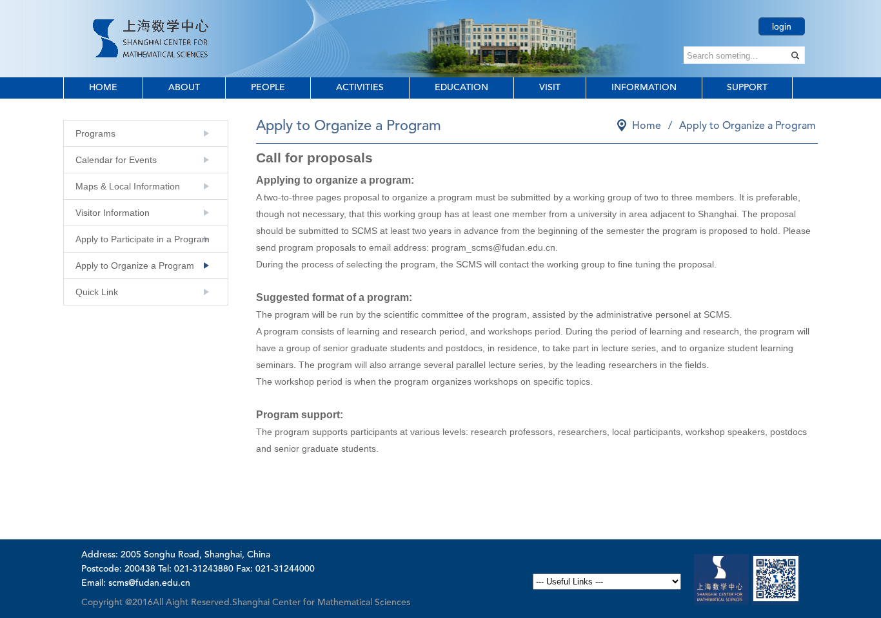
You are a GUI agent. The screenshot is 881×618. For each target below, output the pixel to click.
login (781, 26)
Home (103, 87)
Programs (95, 133)
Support (747, 87)
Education (461, 87)
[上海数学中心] (150, 37)
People (268, 87)
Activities (360, 87)
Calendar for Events (116, 160)
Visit (549, 87)
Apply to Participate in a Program (142, 239)
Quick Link (96, 292)
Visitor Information (112, 213)
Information (644, 87)
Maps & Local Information (127, 186)
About (184, 87)
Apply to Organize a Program (134, 265)
